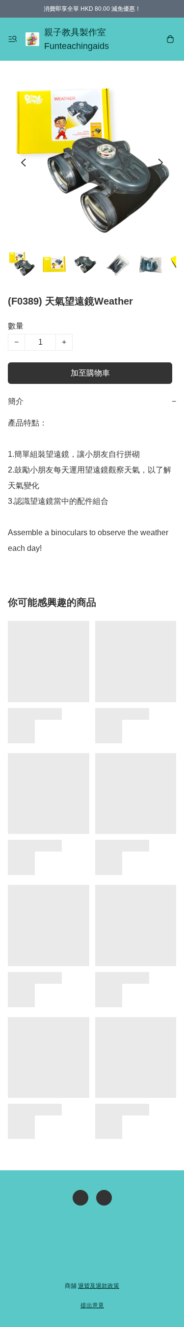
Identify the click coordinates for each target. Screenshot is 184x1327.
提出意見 (92, 1305)
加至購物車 (90, 373)
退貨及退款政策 (98, 1285)
